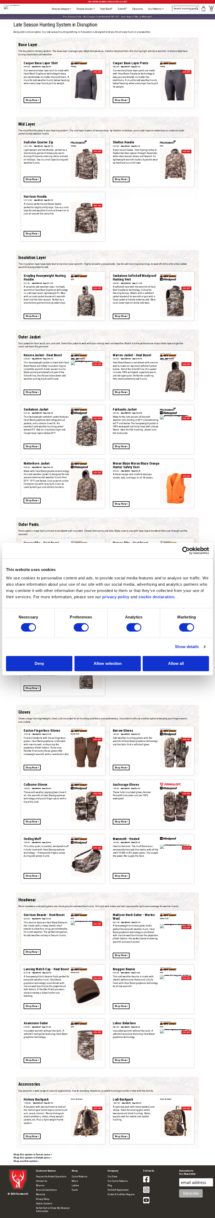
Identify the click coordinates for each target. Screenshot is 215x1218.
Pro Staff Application (118, 1189)
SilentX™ (122, 8)
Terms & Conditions (46, 1189)
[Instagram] (146, 1193)
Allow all (176, 663)
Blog (110, 1185)
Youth (75, 1189)
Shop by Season (84, 8)
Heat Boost (106, 8)
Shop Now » (32, 100)
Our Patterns (155, 8)
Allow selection (108, 663)
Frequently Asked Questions (51, 1176)
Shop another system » (26, 1161)
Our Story (112, 1176)
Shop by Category (61, 8)
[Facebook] (146, 1182)
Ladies (75, 1185)
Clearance (137, 8)
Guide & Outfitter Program (121, 1194)
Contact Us (41, 1180)
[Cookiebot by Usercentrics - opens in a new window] (186, 550)
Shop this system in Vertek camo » (32, 1157)
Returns (40, 1185)
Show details (187, 646)
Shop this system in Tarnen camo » (32, 1154)
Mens (75, 1180)
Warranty (40, 1194)
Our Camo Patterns (118, 1180)
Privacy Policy (42, 1199)
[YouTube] (146, 1203)
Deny (39, 663)
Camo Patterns (79, 1176)
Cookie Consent (44, 1203)
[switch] (81, 627)
